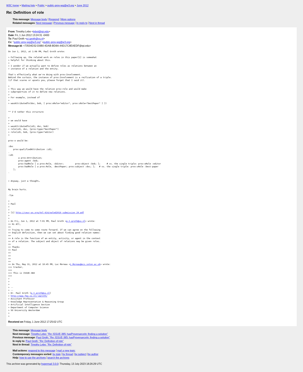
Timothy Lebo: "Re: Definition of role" (51, 344)
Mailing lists (28, 5)
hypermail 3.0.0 (49, 364)
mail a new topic (66, 350)
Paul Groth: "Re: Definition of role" (45, 341)
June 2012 (83, 5)
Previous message (64, 23)
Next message (44, 23)
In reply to (82, 23)
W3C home (12, 5)
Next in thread (97, 23)
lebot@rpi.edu (41, 31)
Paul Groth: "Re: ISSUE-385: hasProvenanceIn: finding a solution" (73, 337)
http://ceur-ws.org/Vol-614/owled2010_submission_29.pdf (50, 212)
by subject (80, 354)
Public (41, 5)
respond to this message (41, 350)
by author (93, 354)
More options (68, 19)
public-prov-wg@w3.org (60, 5)
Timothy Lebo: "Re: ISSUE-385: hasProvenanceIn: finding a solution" (69, 334)
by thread (67, 354)
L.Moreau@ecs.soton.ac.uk (85, 264)
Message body (39, 19)
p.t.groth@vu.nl (35, 38)
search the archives (58, 357)
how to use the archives (32, 357)
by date (57, 354)
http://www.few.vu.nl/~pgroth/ (29, 296)
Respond (54, 19)
